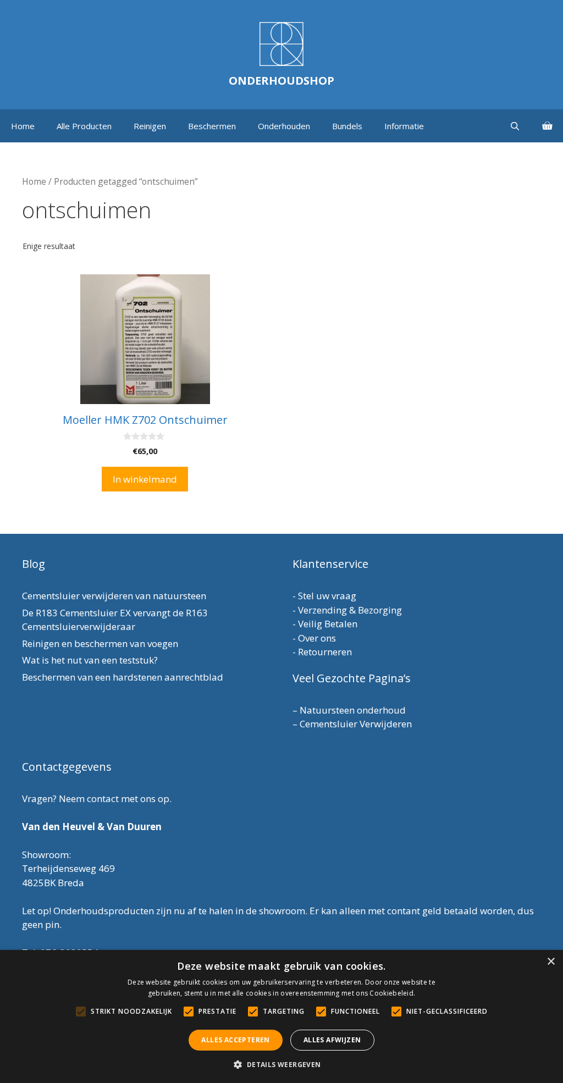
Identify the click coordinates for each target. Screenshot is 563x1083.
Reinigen (150, 125)
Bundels (347, 125)
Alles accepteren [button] (235, 1040)
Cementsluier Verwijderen (356, 723)
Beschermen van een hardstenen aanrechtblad (122, 677)
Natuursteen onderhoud (353, 710)
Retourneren (325, 651)
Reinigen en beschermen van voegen (100, 643)
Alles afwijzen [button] (332, 1040)
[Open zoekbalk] (515, 125)
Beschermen (212, 125)
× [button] (551, 962)
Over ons (317, 638)
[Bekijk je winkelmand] (547, 125)
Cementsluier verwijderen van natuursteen (114, 595)
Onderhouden (284, 125)
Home (23, 125)
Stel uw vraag (327, 595)
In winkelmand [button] (145, 479)
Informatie (404, 125)
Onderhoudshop (281, 80)
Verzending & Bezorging (350, 610)
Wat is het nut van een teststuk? (90, 660)
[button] (281, 1064)
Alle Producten (84, 125)
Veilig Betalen (327, 623)
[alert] (281, 1016)
